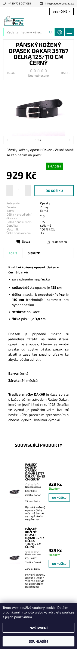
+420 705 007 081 (19, 3)
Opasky (45, 203)
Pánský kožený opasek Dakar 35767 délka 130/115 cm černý (34, 537)
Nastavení (39, 628)
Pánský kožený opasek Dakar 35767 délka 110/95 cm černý (35, 472)
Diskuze (34, 253)
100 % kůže (47, 229)
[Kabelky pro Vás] (38, 20)
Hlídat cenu (59, 241)
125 (42, 222)
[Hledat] (51, 32)
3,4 (42, 233)
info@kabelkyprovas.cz (59, 3)
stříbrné (45, 225)
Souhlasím (38, 641)
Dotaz (26, 241)
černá (44, 210)
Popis (13, 253)
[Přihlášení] (59, 32)
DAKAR (65, 73)
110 (42, 216)
